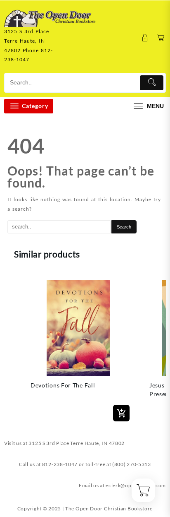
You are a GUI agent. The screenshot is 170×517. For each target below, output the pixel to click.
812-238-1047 (60, 464)
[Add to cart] (121, 413)
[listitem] (78, 349)
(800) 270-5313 (131, 464)
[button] (12, 349)
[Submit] (151, 82)
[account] (145, 38)
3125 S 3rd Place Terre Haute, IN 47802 (76, 443)
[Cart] (161, 38)
